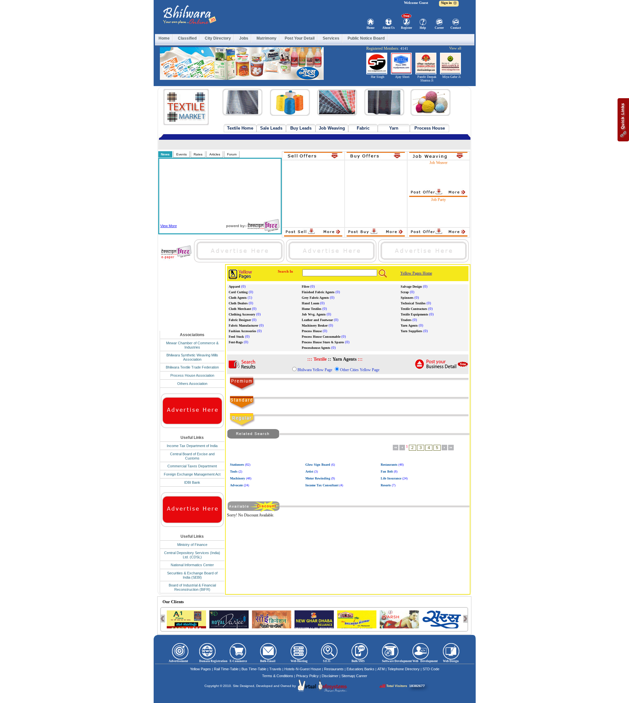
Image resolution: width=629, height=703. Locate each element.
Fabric (363, 128)
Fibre (305, 286)
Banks (369, 669)
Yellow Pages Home (416, 273)
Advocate (236, 485)
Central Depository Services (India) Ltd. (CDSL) (192, 555)
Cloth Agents (238, 297)
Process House (429, 128)
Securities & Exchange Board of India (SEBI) (192, 575)
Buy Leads (301, 128)
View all (455, 48)
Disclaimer (330, 676)
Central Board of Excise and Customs (192, 456)
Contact (455, 27)
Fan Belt (387, 471)
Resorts (386, 485)
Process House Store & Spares (323, 342)
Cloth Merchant (240, 309)
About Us (388, 27)
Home (370, 27)
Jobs (243, 38)
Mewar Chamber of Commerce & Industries (192, 345)
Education (354, 669)
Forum (232, 154)
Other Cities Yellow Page (359, 370)
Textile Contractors (414, 309)
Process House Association (192, 375)
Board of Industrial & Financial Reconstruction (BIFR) (192, 587)
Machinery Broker (315, 325)
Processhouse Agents (316, 348)
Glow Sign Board (317, 464)
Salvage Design (411, 286)
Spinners (407, 297)
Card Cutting (238, 292)
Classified (187, 38)
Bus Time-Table (253, 669)
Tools (234, 471)
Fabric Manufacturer (243, 325)
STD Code (431, 669)
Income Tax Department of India (192, 446)
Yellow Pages (200, 669)
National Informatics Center (192, 565)
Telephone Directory (404, 669)
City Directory (218, 38)
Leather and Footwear (317, 320)
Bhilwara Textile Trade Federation (192, 367)
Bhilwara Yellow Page (314, 370)
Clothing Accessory (242, 314)
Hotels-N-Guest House (302, 669)
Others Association (192, 384)
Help (423, 27)
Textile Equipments (414, 314)
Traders (406, 320)
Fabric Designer (240, 320)
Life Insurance (391, 478)
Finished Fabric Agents (318, 292)
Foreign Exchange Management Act (192, 474)
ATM (381, 669)
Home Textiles (311, 309)
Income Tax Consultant (321, 485)
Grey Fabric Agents (315, 297)
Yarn (393, 128)
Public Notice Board (366, 38)
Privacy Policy (307, 676)
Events (181, 154)
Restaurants (389, 464)
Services (331, 38)
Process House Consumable (321, 336)
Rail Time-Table (226, 669)
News (165, 154)
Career (439, 27)
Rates (198, 154)
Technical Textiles (413, 303)
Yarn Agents (409, 325)
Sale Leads (271, 128)
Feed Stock (236, 336)
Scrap (405, 292)
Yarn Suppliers (411, 331)
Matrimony (266, 38)
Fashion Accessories (242, 331)
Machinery (237, 478)
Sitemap (347, 676)
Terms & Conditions (277, 676)
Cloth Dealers (238, 303)
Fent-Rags (236, 342)
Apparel (234, 286)
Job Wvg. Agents (314, 314)
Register (406, 27)
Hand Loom (310, 303)
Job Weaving (332, 128)
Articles (214, 154)
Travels (275, 669)
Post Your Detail (299, 38)
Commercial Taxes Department (192, 466)
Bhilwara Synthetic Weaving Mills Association (192, 357)
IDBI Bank (192, 482)
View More (168, 226)
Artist (309, 471)
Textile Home (240, 128)
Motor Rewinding (317, 478)
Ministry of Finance (192, 545)
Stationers (237, 464)
